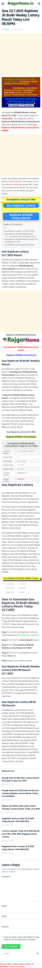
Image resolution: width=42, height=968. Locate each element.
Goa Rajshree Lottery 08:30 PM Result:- (20, 245)
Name (5, 906)
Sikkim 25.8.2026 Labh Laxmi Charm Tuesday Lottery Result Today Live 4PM (21, 807)
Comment (7, 877)
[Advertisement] (21, 54)
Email (5, 916)
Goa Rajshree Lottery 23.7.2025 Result (19, 231)
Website (5, 927)
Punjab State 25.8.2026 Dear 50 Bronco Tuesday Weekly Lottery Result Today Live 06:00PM (20, 793)
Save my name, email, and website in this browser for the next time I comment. (21, 938)
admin (6, 29)
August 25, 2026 (8, 784)
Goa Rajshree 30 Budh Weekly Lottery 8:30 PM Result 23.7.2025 (21, 240)
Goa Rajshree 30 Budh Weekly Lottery (22, 236)
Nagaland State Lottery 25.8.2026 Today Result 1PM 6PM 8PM (18, 820)
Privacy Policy (5, 964)
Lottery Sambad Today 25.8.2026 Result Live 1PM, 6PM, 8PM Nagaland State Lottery (21, 834)
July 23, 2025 (18, 29)
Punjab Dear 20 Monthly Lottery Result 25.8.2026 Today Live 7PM (20, 779)
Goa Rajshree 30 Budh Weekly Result (19, 234)
